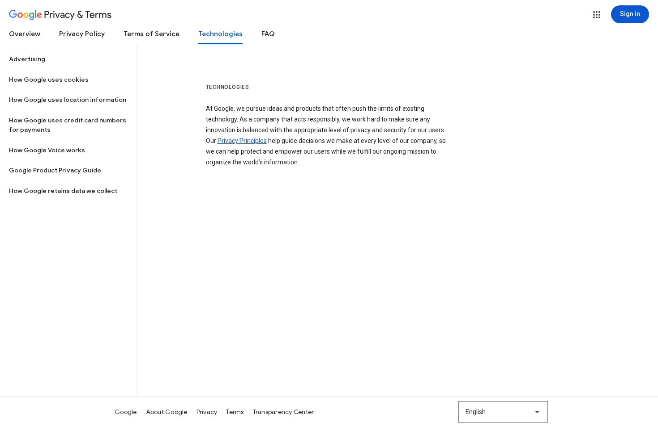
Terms (235, 412)
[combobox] (503, 412)
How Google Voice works (47, 150)
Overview (24, 34)
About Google (167, 412)
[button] (597, 15)
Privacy (207, 412)
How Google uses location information (67, 100)
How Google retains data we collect (63, 191)
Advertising (27, 59)
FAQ (268, 34)
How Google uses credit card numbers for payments (67, 125)
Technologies (220, 34)
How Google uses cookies (49, 79)
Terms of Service (151, 34)
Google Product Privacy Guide (55, 170)
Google (126, 412)
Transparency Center (283, 412)
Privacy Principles (242, 140)
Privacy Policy (82, 34)
